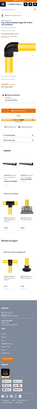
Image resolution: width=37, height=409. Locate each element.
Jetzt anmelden (18, 221)
